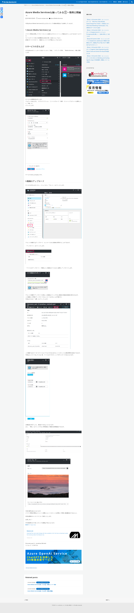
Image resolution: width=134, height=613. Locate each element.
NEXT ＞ (108, 600)
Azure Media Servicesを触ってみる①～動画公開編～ (40, 591)
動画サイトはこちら (30, 525)
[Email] (1, 14)
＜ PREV (26, 600)
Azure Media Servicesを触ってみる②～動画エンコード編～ (42, 584)
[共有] (1, 17)
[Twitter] (1, 11)
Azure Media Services (57, 18)
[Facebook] (1, 8)
